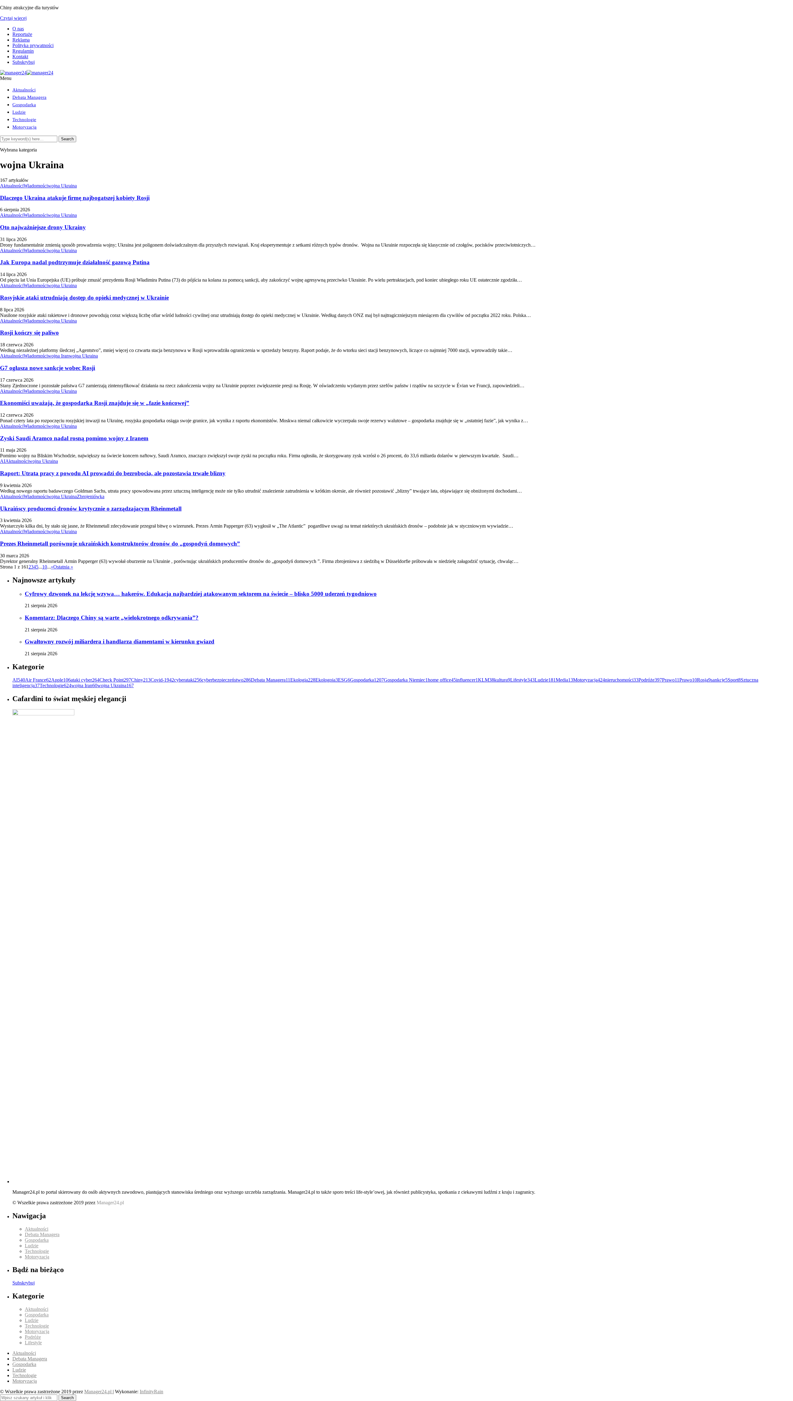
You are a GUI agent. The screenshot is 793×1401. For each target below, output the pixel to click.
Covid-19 (162, 680)
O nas (18, 28)
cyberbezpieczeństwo (226, 680)
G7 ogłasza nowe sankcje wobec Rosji (47, 368)
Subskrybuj (23, 62)
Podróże (650, 680)
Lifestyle (522, 680)
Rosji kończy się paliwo (29, 332)
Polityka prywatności (33, 45)
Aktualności (24, 89)
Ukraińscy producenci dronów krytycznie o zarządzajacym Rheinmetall (91, 508)
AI (2, 461)
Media (564, 680)
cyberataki (188, 680)
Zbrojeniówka (90, 496)
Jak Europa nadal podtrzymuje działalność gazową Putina (75, 262)
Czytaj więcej (13, 18)
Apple (61, 680)
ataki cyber (85, 680)
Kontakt (20, 56)
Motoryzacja (24, 127)
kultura (502, 680)
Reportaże (22, 34)
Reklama (21, 39)
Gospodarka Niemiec (406, 680)
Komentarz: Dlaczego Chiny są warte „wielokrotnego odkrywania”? (112, 617)
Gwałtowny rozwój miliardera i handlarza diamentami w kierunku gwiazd (119, 641)
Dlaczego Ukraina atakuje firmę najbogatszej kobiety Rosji (75, 198)
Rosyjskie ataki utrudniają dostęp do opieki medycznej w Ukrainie (84, 297)
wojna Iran (58, 355)
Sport (734, 680)
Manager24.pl (98, 1391)
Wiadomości (36, 185)
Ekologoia (326, 680)
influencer (467, 680)
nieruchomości (621, 680)
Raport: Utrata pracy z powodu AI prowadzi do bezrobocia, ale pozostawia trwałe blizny (113, 473)
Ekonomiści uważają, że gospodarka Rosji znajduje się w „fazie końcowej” (94, 403)
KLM (486, 680)
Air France (38, 680)
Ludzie (19, 112)
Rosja (704, 680)
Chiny (141, 680)
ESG (344, 680)
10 (44, 566)
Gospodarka (24, 104)
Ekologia (302, 680)
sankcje (719, 680)
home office (442, 680)
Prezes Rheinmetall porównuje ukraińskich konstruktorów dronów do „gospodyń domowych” (120, 543)
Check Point (115, 680)
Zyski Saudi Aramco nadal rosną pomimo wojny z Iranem (74, 438)
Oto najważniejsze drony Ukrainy (43, 227)
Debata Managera (29, 97)
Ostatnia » (63, 566)
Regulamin (23, 51)
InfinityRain (151, 1391)
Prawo (670, 680)
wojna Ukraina (62, 185)
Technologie (24, 119)
